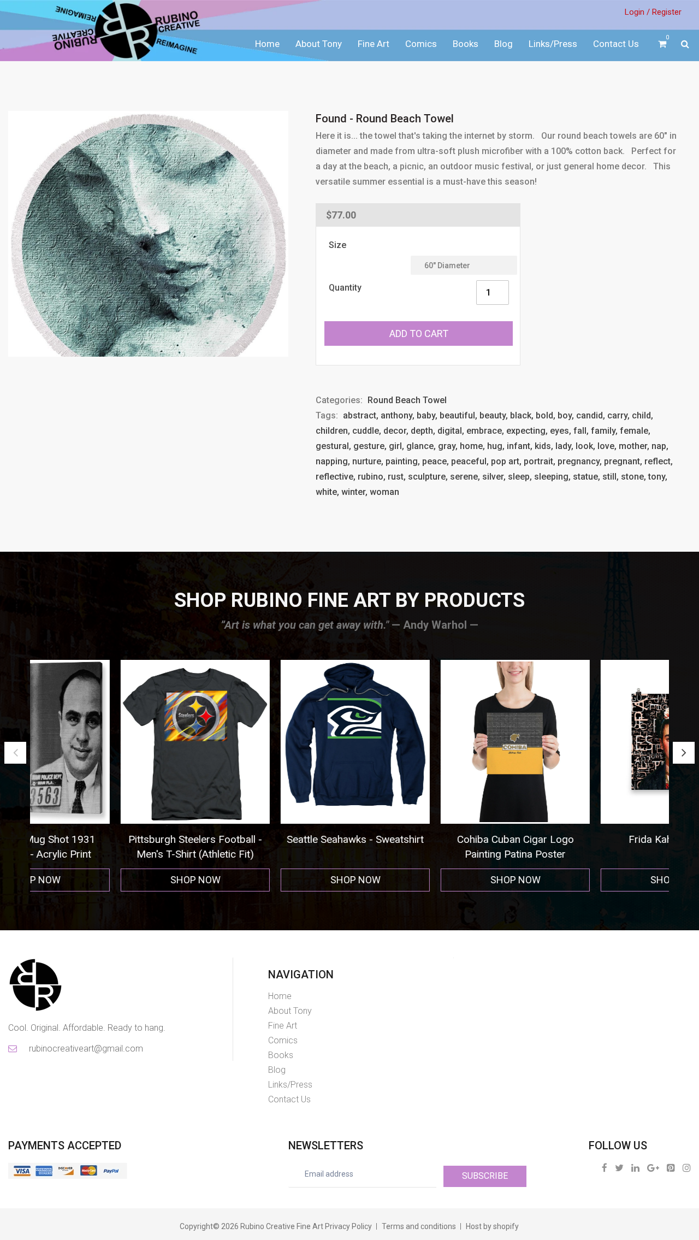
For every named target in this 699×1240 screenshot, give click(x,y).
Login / (637, 12)
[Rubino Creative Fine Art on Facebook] (604, 1167)
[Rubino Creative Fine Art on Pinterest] (671, 1167)
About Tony (318, 43)
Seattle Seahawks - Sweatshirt (270, 839)
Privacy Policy (348, 1226)
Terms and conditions (419, 1226)
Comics (421, 43)
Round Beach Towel (407, 400)
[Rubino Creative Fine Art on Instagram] (687, 1167)
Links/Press (553, 43)
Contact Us (616, 43)
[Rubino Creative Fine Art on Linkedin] (635, 1167)
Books (465, 43)
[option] (110, 776)
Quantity (345, 287)
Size (337, 245)
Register (667, 12)
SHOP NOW (110, 879)
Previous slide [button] (15, 753)
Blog (503, 43)
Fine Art (373, 43)
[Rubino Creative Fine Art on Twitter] (619, 1167)
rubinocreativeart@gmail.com (85, 1048)
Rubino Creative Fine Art (281, 1226)
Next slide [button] (684, 753)
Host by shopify (492, 1226)
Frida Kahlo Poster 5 (590, 839)
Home (267, 43)
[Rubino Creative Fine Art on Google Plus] (653, 1167)
